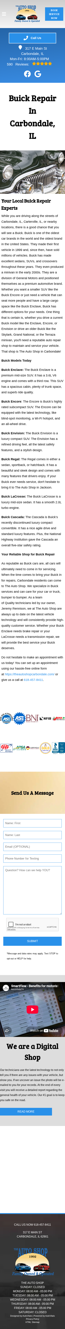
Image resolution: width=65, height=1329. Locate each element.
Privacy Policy (32, 1319)
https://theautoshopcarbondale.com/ (29, 674)
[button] (27, 73)
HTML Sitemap (32, 1322)
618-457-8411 (33, 680)
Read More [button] (26, 1111)
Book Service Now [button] (54, 14)
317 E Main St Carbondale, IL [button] (34, 51)
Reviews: (18, 64)
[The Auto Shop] (27, 14)
